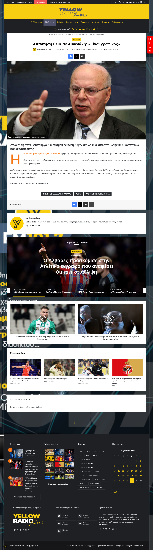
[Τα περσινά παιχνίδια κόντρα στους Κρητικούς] (69, 476)
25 (119, 481)
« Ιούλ (114, 492)
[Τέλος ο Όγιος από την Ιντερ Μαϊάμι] (59, 470)
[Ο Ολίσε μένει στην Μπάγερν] (59, 367)
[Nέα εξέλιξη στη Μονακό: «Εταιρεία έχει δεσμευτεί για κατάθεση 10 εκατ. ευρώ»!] (127, 367)
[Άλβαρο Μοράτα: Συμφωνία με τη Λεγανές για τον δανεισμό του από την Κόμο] (16, 481)
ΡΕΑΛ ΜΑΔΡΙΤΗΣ (98, 488)
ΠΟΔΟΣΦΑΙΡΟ (94, 484)
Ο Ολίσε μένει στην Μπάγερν (56, 378)
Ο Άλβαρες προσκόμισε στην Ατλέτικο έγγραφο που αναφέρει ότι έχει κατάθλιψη (31, 466)
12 (123, 471)
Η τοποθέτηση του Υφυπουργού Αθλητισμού (41, 154)
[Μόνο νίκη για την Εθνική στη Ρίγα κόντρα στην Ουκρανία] (69, 470)
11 (119, 471)
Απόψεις (84, 22)
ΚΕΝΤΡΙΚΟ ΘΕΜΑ (85, 480)
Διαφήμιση (120, 546)
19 (123, 476)
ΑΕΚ (81, 455)
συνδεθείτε (37, 407)
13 (127, 471)
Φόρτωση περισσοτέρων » (25, 497)
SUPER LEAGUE (85, 451)
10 (114, 471)
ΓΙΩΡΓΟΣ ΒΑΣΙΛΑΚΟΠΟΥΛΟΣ (57, 194)
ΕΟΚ (79, 194)
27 (127, 481)
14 (132, 471)
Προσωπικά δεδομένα (106, 546)
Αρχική (54, 34)
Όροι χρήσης (90, 546)
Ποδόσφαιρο (36, 22)
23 (141, 476)
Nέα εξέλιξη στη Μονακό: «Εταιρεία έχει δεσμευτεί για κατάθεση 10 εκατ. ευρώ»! (127, 381)
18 (119, 476)
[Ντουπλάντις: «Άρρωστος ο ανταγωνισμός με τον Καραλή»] (69, 464)
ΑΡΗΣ (88, 455)
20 (127, 476)
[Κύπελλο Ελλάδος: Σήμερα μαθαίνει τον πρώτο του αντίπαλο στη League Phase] (59, 476)
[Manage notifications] (5, 546)
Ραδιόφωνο (116, 22)
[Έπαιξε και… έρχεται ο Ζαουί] (49, 470)
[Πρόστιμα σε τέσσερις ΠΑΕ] (16, 453)
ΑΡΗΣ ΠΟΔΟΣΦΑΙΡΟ (86, 463)
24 (114, 481)
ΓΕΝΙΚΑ (96, 472)
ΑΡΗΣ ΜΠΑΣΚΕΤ (85, 459)
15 (136, 471)
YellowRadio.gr (42, 50)
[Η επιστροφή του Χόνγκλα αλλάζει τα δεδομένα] (93, 367)
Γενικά (104, 22)
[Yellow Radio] (76, 12)
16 (141, 471)
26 (123, 481)
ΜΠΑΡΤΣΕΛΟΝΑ (100, 480)
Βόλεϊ (59, 22)
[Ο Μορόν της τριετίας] (49, 476)
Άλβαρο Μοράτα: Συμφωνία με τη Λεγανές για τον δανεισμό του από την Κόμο (76, 266)
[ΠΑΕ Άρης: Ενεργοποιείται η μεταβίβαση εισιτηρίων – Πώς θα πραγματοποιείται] (49, 458)
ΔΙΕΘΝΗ (82, 476)
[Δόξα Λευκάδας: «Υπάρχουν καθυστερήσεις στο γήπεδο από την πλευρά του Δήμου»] (49, 451)
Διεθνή (95, 22)
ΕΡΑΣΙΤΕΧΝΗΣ (93, 476)
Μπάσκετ (49, 22)
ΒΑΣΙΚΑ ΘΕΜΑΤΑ (85, 472)
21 (132, 476)
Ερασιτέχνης (71, 22)
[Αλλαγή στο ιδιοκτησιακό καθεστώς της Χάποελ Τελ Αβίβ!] (25, 367)
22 (136, 476)
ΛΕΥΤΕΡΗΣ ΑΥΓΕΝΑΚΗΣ (98, 194)
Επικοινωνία (138, 546)
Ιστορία (129, 546)
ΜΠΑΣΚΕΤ (83, 484)
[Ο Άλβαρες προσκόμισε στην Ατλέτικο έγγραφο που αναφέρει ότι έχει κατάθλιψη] (16, 464)
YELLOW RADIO (99, 451)
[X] (30, 225)
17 (114, 476)
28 (132, 481)
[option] (76, 267)
